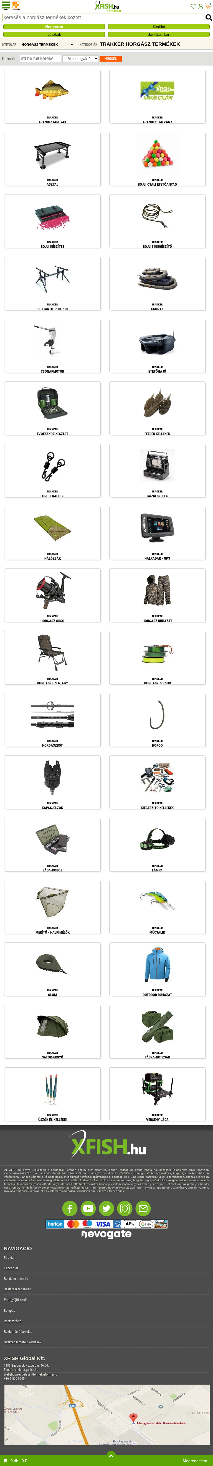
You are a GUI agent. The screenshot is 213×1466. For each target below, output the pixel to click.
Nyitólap (9, 45)
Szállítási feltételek (17, 1289)
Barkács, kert (159, 34)
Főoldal (9, 1257)
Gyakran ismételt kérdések (22, 1342)
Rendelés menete (16, 1279)
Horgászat (54, 26)
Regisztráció (13, 1321)
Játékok (54, 34)
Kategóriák (88, 45)
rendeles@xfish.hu (26, 1370)
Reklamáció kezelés (18, 1331)
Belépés (9, 1310)
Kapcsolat (11, 1268)
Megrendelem (195, 1461)
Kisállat (159, 26)
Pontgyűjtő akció (16, 1300)
